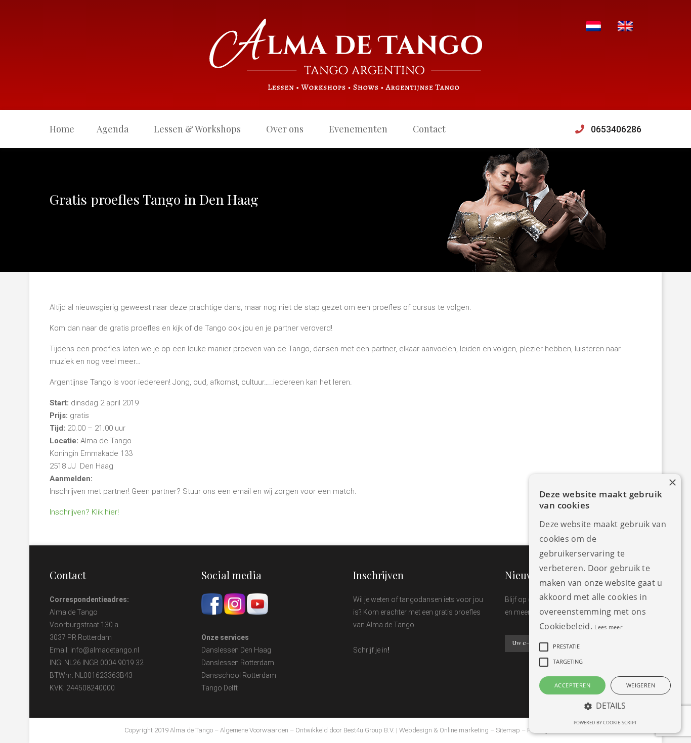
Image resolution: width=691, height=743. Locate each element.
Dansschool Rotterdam (238, 675)
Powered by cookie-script (605, 722)
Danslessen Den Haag (236, 650)
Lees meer (608, 627)
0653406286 (616, 129)
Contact (429, 129)
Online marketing (464, 730)
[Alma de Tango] (345, 55)
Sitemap (508, 730)
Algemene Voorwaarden (254, 730)
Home (62, 129)
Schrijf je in (370, 650)
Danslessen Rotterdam (237, 663)
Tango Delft (219, 688)
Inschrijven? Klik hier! (84, 512)
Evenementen (358, 129)
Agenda (112, 129)
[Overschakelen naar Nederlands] (593, 26)
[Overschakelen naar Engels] (625, 26)
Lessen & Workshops (197, 129)
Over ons (285, 129)
